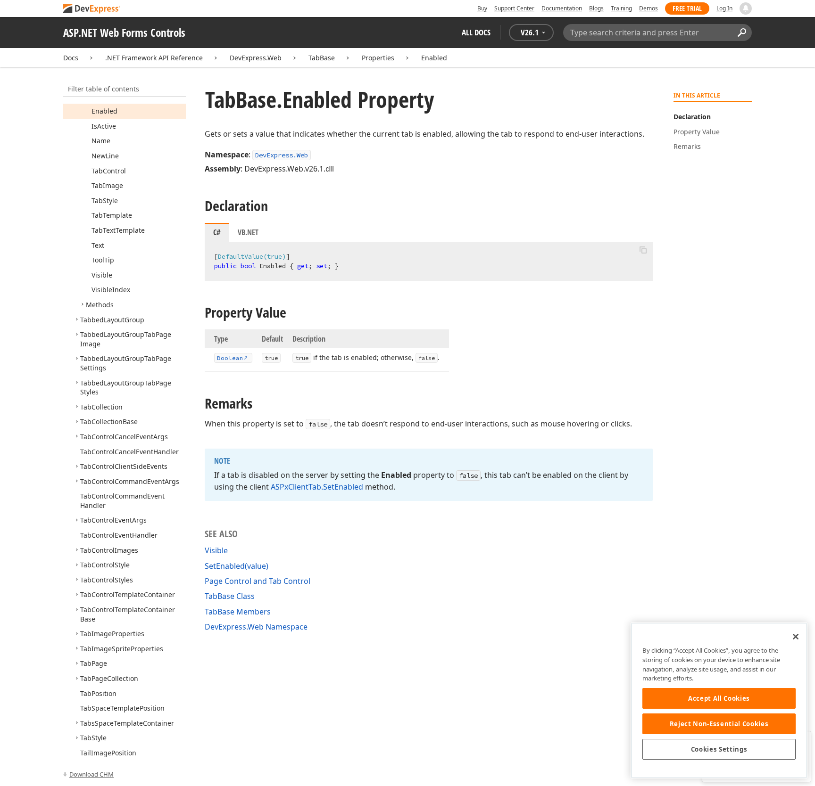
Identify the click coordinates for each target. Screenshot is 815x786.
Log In (724, 8)
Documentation (561, 8)
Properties (378, 57)
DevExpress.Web (256, 57)
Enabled (434, 57)
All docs (476, 32)
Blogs (596, 8)
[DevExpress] (92, 9)
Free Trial (687, 8)
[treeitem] (104, 110)
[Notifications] (746, 8)
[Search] (742, 32)
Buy (482, 8)
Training (621, 8)
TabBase (321, 57)
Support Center (514, 8)
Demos (648, 8)
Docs (70, 57)
